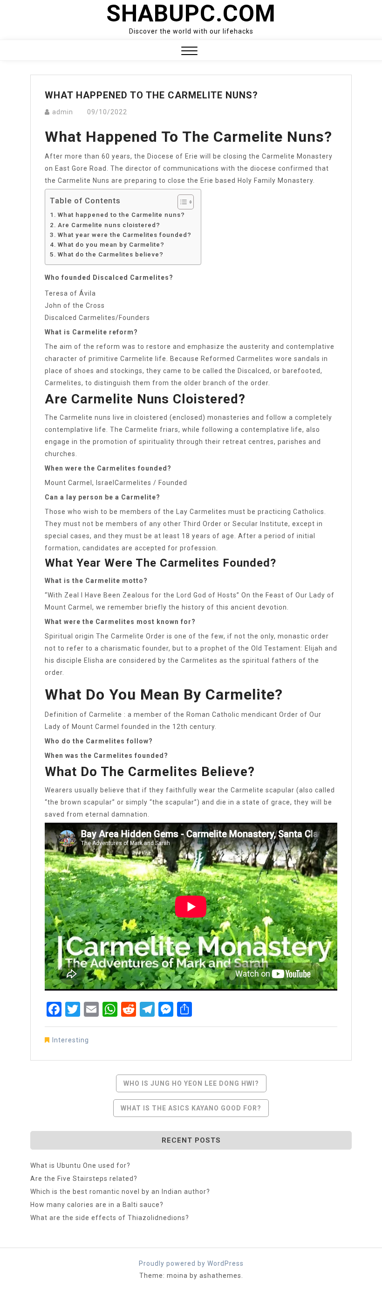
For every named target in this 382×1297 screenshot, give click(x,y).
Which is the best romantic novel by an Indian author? (120, 1191)
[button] (189, 52)
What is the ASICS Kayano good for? (191, 1108)
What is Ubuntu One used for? (80, 1165)
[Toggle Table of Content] (181, 202)
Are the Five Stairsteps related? (83, 1178)
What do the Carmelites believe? (111, 254)
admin (62, 112)
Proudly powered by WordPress (191, 1263)
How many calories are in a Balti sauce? (97, 1204)
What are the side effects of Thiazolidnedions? (109, 1217)
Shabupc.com (191, 13)
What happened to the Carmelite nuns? (121, 214)
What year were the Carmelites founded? (124, 234)
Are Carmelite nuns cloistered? (109, 225)
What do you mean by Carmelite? (111, 244)
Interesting (70, 1040)
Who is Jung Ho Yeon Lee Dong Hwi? (191, 1083)
